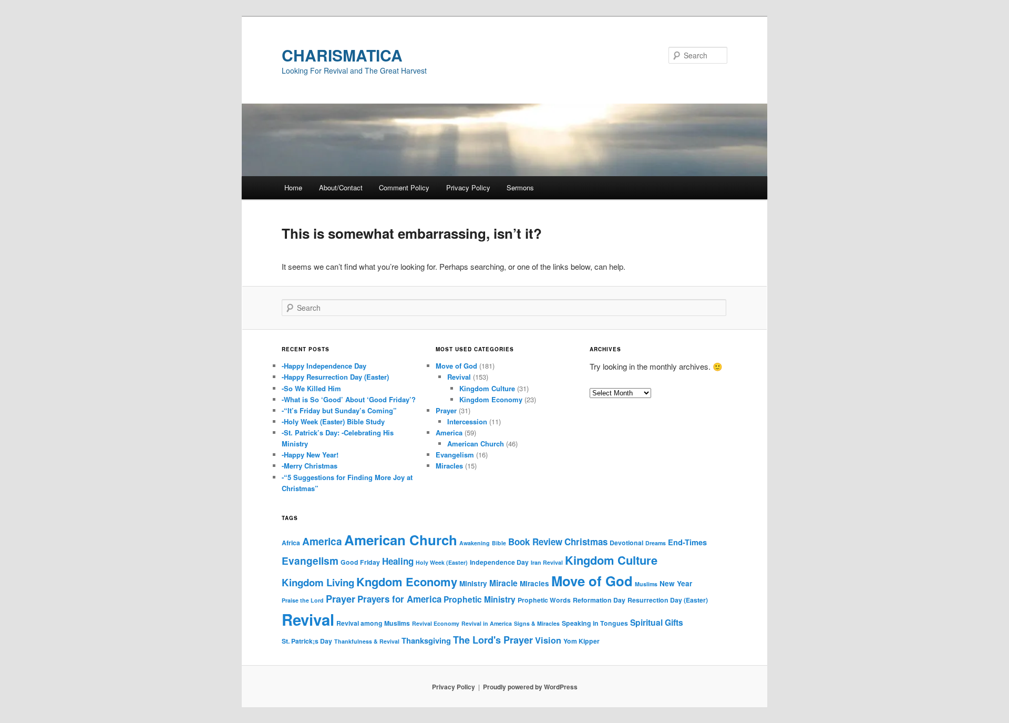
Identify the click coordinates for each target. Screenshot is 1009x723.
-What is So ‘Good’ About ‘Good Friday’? (349, 399)
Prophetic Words (544, 600)
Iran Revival (547, 562)
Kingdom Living (318, 582)
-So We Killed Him (311, 388)
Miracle (503, 583)
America (449, 432)
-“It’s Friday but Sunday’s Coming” (339, 410)
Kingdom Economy (490, 399)
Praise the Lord (303, 600)
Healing (398, 561)
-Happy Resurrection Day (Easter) (335, 377)
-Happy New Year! (310, 455)
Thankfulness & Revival (366, 641)
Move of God (456, 366)
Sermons (520, 187)
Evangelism (455, 455)
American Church (475, 444)
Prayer (446, 410)
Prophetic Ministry (480, 599)
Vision (548, 640)
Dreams (655, 543)
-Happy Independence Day (324, 366)
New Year (676, 583)
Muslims (646, 584)
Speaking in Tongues (595, 623)
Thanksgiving (426, 640)
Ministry (473, 583)
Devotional (626, 542)
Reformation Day (599, 600)
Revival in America (486, 623)
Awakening (474, 543)
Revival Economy (435, 623)
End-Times (687, 542)
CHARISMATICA (342, 55)
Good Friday (360, 562)
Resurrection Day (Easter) (667, 600)
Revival (459, 377)
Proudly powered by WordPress (530, 686)
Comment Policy (404, 187)
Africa (291, 542)
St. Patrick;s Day (307, 641)
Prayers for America (399, 599)
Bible (499, 543)
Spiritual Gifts (656, 622)
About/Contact (341, 187)
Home (293, 187)
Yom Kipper (581, 641)
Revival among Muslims (373, 623)
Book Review (535, 541)
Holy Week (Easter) (442, 562)
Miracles (449, 466)
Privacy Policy (468, 187)
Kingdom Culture (487, 388)
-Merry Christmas (309, 466)
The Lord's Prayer (493, 640)
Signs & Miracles (537, 623)
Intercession (467, 421)
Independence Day (499, 562)
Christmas (586, 541)
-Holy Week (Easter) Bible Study (333, 421)
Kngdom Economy (406, 581)
